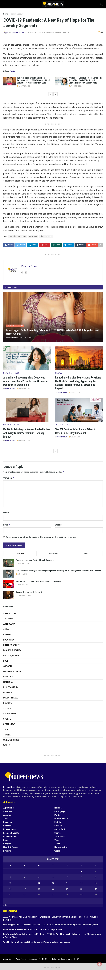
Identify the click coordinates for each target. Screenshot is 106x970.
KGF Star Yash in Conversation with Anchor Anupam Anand (38, 581)
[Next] (55, 94)
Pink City (33, 236)
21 (67, 889)
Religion (7, 703)
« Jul (5, 905)
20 (53, 889)
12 (39, 883)
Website (58, 525)
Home (5, 14)
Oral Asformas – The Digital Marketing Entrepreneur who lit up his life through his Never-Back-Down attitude (58, 571)
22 (81, 889)
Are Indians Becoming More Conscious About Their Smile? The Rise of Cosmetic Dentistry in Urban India (85, 80)
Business (8, 634)
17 (10, 889)
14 (67, 883)
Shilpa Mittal (45, 236)
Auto (6, 629)
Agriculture (9, 613)
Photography (10, 687)
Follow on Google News (61, 959)
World (6, 745)
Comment (8, 478)
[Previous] (50, 94)
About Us (7, 959)
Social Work (9, 714)
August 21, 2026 (24, 86)
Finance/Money (11, 656)
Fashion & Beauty (16, 14)
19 (39, 889)
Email (6, 524)
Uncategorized (11, 740)
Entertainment (11, 645)
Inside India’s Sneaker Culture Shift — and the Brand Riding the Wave (32, 929)
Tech (6, 729)
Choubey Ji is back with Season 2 (29, 592)
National (8, 682)
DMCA (44, 959)
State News (9, 724)
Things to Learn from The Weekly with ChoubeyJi (35, 560)
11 (25, 883)
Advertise (19, 959)
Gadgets (7, 666)
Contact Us (32, 959)
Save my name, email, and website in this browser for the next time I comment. (41, 537)
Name (6, 512)
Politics (7, 692)
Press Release (10, 698)
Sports (7, 719)
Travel (58, 373)
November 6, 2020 (35, 32)
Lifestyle (65, 32)
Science (7, 708)
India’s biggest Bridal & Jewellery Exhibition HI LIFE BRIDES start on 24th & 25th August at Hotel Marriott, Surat (33, 80)
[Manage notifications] (99, 964)
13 (53, 883)
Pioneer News (18, 32)
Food (6, 661)
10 (10, 883)
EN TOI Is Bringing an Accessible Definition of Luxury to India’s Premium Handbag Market (26, 433)
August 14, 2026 (75, 437)
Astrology (9, 624)
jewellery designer (18, 236)
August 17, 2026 (24, 440)
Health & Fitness (11, 373)
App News (8, 619)
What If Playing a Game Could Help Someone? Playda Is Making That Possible (36, 942)
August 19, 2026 (76, 86)
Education (8, 640)
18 (25, 889)
